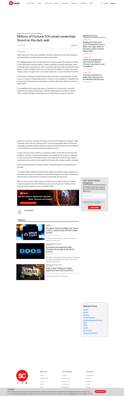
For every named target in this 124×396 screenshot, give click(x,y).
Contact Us (42, 381)
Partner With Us (65, 387)
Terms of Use (90, 202)
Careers (41, 384)
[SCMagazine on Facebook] (18, 383)
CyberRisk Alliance (44, 378)
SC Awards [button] (83, 3)
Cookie (85, 328)
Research (88, 378)
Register (112, 3)
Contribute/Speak (66, 378)
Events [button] (56, 3)
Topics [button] (40, 3)
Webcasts (88, 384)
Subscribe (94, 207)
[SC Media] (14, 3)
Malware (33, 33)
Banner (85, 312)
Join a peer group (66, 384)
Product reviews (89, 375)
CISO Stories (31, 3)
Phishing (39, 33)
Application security (23, 33)
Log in (106, 3)
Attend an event (65, 381)
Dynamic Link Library (90, 333)
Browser (86, 315)
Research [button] (74, 3)
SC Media (42, 375)
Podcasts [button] (65, 3)
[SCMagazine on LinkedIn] (26, 383)
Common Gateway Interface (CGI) (92, 321)
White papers (89, 381)
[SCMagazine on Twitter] (22, 383)
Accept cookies (100, 391)
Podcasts (88, 387)
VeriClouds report (26, 62)
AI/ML (48, 225)
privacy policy (73, 394)
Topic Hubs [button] (48, 3)
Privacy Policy (97, 202)
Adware (85, 310)
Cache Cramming (89, 317)
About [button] (91, 3)
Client (85, 325)
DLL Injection (87, 330)
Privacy (41, 387)
